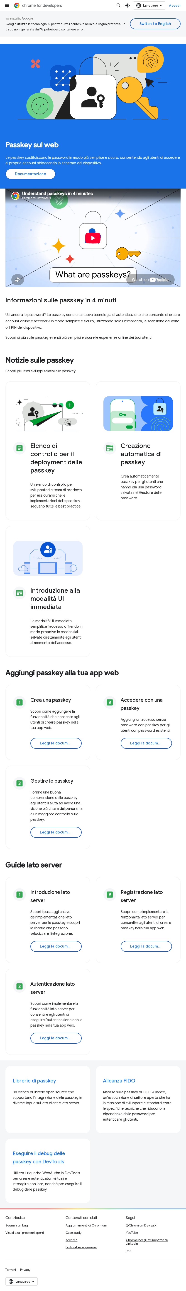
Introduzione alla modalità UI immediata (55, 599)
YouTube (132, 1233)
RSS (128, 1251)
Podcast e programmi (81, 1247)
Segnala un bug (16, 1225)
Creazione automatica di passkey (141, 454)
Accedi (175, 5)
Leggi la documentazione (61, 743)
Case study (73, 1233)
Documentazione (30, 174)
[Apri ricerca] (118, 5)
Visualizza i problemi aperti (24, 1233)
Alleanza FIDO (119, 1081)
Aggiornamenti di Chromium (86, 1225)
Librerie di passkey (34, 1081)
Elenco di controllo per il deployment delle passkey (56, 458)
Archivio (71, 1240)
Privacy (25, 1269)
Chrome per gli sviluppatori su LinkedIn (147, 1242)
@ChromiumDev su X (141, 1225)
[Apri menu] (7, 5)
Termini (10, 1269)
